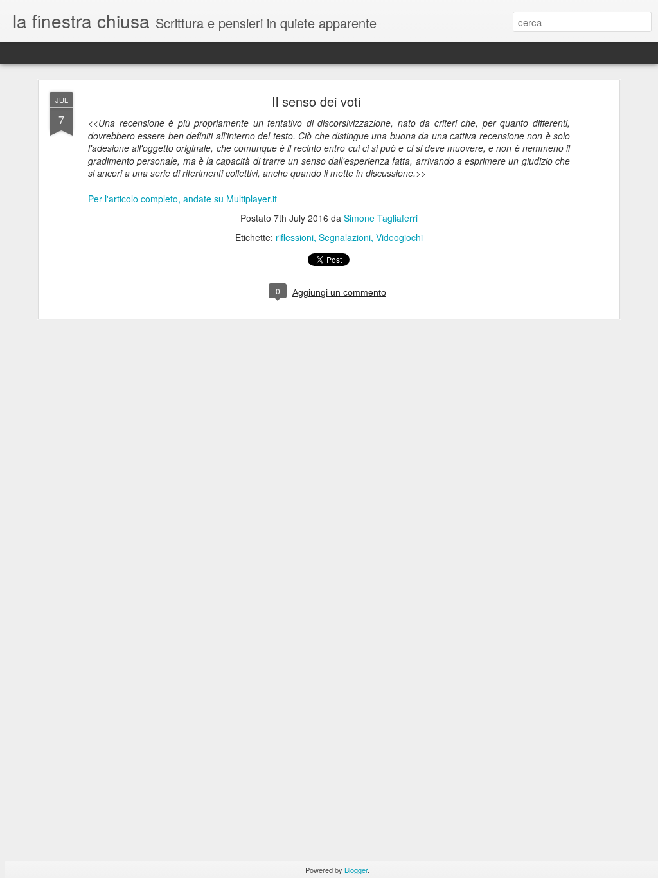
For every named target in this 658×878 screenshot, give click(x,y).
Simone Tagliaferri (381, 217)
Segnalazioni (345, 237)
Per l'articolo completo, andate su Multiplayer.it (182, 198)
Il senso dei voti (316, 101)
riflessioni (295, 237)
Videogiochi (399, 237)
